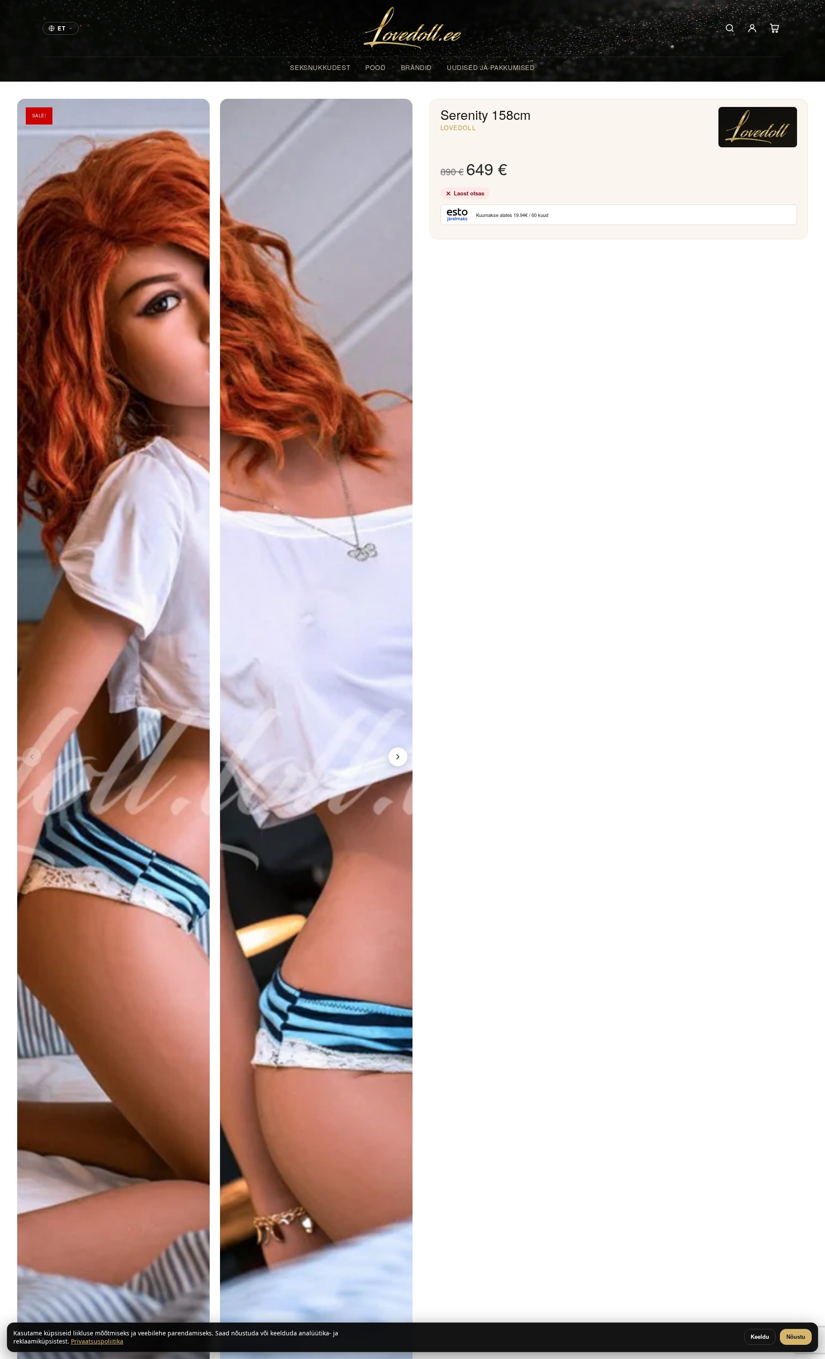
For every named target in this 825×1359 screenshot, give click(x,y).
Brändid (416, 67)
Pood (375, 67)
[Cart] (774, 28)
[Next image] (397, 756)
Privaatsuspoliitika (97, 1341)
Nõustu (795, 1337)
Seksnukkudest (320, 67)
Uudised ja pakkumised (491, 67)
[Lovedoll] (413, 28)
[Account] (752, 28)
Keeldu (760, 1337)
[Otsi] (729, 28)
